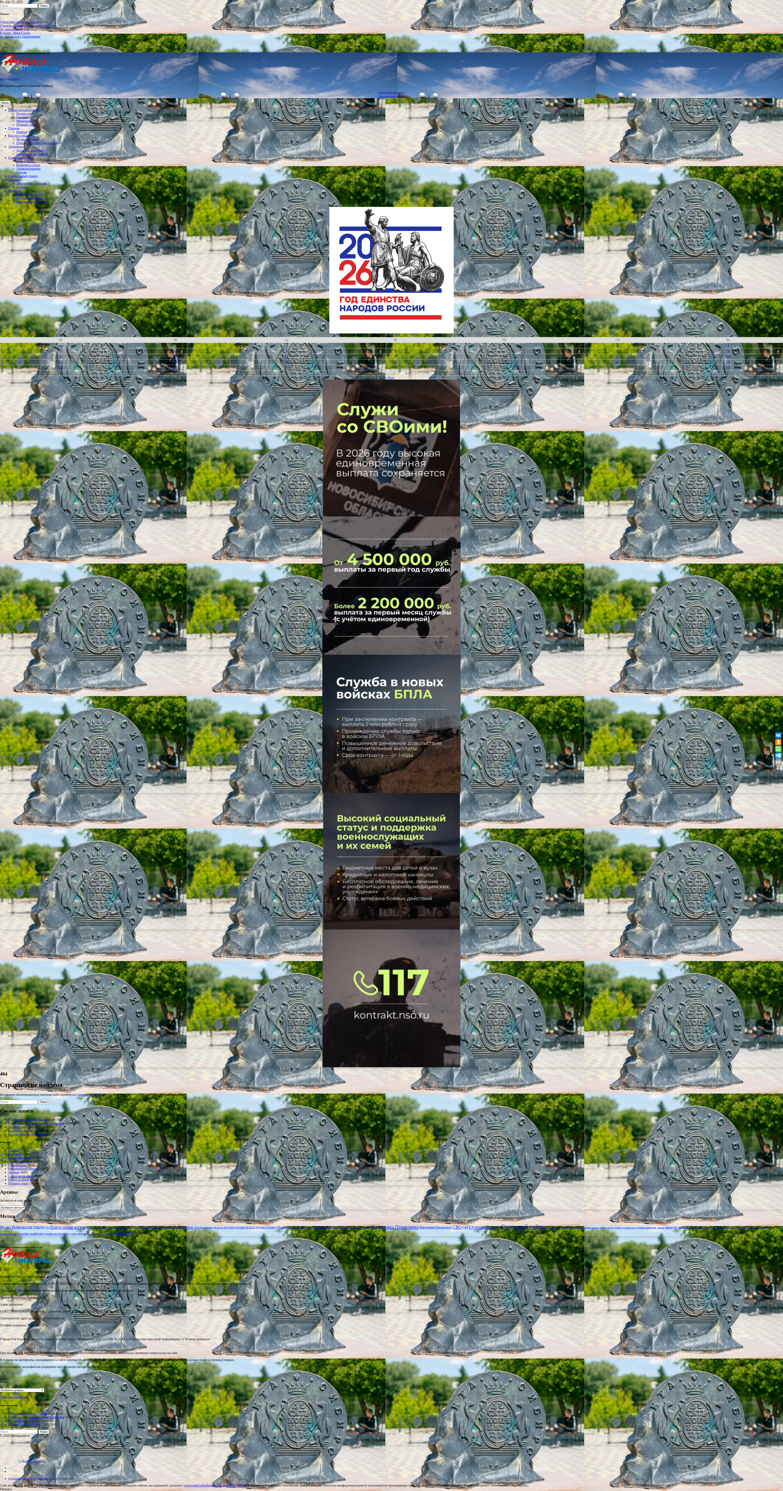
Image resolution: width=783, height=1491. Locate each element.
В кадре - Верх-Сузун (15, 33)
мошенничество (707, 1227)
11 (175, 356)
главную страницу (89, 1094)
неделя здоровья (755, 1227)
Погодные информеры (391, 96)
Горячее (21, 132)
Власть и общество (21, 135)
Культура (218, 1227)
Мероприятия (25, 121)
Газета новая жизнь (67, 1227)
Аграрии (22, 187)
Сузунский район (523, 1226)
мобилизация (687, 1227)
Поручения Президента (435, 1227)
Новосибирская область (332, 1227)
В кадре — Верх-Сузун (24, 1130)
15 (617, 356)
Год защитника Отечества (152, 1227)
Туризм (21, 172)
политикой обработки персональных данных (215, 1485)
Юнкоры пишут (27, 124)
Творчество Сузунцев (31, 183)
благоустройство (563, 1227)
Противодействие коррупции (36, 143)
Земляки (14, 179)
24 (60, 367)
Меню (5, 102)
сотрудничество (80, 1233)
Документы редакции (31, 201)
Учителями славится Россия (19, 22)
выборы (595, 1227)
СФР (465, 1227)
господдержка (614, 1228)
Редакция (14, 190)
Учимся (21, 117)
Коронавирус (206, 1227)
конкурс (672, 1227)
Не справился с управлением (20, 36)
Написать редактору (30, 198)
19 (286, 362)
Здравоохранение (28, 168)
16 (728, 356)
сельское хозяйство (30, 1233)
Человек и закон (27, 139)
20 (395, 362)
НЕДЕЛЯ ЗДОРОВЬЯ (234, 1227)
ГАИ (29, 1227)
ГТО (47, 1227)
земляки (661, 1227)
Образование (25, 161)
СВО (457, 1227)
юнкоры (125, 1233)
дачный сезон (629, 1227)
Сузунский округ (484, 1227)
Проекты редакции (29, 194)
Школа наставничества (24, 110)
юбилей (110, 1234)
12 (286, 356)
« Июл (389, 377)
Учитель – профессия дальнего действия (28, 25)
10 (60, 356)
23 (728, 362)
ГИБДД (38, 1227)
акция (548, 1227)
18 (175, 362)
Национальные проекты (294, 1227)
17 (60, 362)
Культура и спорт (28, 165)
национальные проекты (731, 1227)
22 (617, 362)
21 (504, 362)
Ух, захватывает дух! (14, 29)
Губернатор (183, 1227)
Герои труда (92, 1227)
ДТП (196, 1227)
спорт (94, 1234)
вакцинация (583, 1227)
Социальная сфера (21, 157)
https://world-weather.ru (391, 92)
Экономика (16, 146)
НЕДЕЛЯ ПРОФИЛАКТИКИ (261, 1227)
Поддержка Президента (394, 1226)
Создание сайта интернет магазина (32, 1478)
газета (603, 1227)
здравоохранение (646, 1227)
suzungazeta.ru (9, 79)
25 (175, 367)
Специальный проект (23, 176)
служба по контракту (57, 1233)
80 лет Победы (12, 1227)
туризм (101, 1234)
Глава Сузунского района (114, 1227)
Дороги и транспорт (30, 150)
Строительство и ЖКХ (32, 154)
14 (504, 356)
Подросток (23, 113)
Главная (13, 128)
